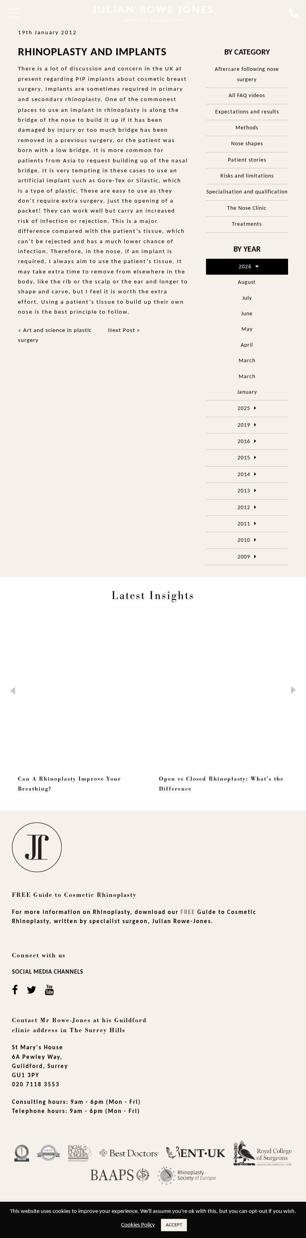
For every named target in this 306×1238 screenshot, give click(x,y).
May (247, 329)
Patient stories (247, 160)
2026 (245, 267)
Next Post (121, 331)
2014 (243, 475)
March (247, 361)
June (247, 314)
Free (187, 913)
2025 (243, 409)
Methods (246, 128)
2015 (243, 458)
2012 (243, 508)
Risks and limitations (247, 176)
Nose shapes (247, 144)
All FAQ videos (247, 96)
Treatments (247, 224)
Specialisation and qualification (247, 192)
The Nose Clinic (247, 208)
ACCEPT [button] (174, 1225)
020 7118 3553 (36, 1085)
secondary (47, 100)
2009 (243, 557)
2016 (243, 442)
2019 (243, 425)
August (247, 282)
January (247, 392)
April (247, 345)
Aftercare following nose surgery (247, 74)
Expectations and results (247, 112)
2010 (243, 540)
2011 (243, 524)
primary (171, 89)
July (247, 298)
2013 (243, 491)
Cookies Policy (138, 1225)
